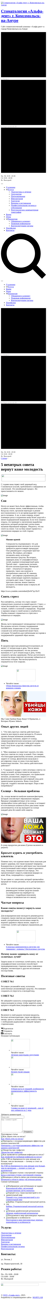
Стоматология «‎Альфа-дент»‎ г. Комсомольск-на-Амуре (22, 16)
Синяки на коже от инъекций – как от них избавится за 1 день (27, 1109)
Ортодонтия (16, 194)
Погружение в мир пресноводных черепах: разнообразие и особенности (24, 1221)
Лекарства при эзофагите (12, 1152)
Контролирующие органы (22, 226)
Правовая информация (20, 223)
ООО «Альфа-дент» (11, 1295)
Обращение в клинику (20, 221)
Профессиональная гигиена (13, 1246)
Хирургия (15, 201)
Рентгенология (7, 1249)
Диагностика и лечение (21, 192)
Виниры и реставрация (21, 203)
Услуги (11, 190)
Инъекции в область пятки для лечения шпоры (21, 1179)
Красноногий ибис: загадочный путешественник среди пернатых (20, 1189)
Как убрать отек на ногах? (12, 1139)
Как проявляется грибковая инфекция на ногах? (21, 1157)
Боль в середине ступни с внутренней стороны (21, 1175)
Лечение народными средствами (25, 1055)
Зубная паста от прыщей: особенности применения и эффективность (27, 1090)
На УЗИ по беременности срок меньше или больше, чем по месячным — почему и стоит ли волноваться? (23, 1168)
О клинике (10, 187)
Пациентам (12, 219)
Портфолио (11, 228)
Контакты (10, 230)
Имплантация (17, 199)
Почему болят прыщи (20, 1072)
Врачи (8, 214)
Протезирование (18, 196)
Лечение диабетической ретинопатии (22, 1213)
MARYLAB (38, 1297)
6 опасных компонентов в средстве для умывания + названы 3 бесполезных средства (25, 948)
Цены (8, 217)
